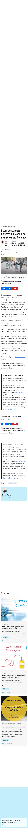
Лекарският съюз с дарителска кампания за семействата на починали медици (13, 728)
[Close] (24, 822)
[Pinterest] (15, 287)
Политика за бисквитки (14, 825)
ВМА (15, 483)
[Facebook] (4, 287)
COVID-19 (10, 483)
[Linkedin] (9, 287)
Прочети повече (6, 641)
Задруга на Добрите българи (10, 409)
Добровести (4, 226)
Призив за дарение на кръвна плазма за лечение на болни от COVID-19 (13, 676)
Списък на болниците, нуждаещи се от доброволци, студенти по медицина (13, 627)
